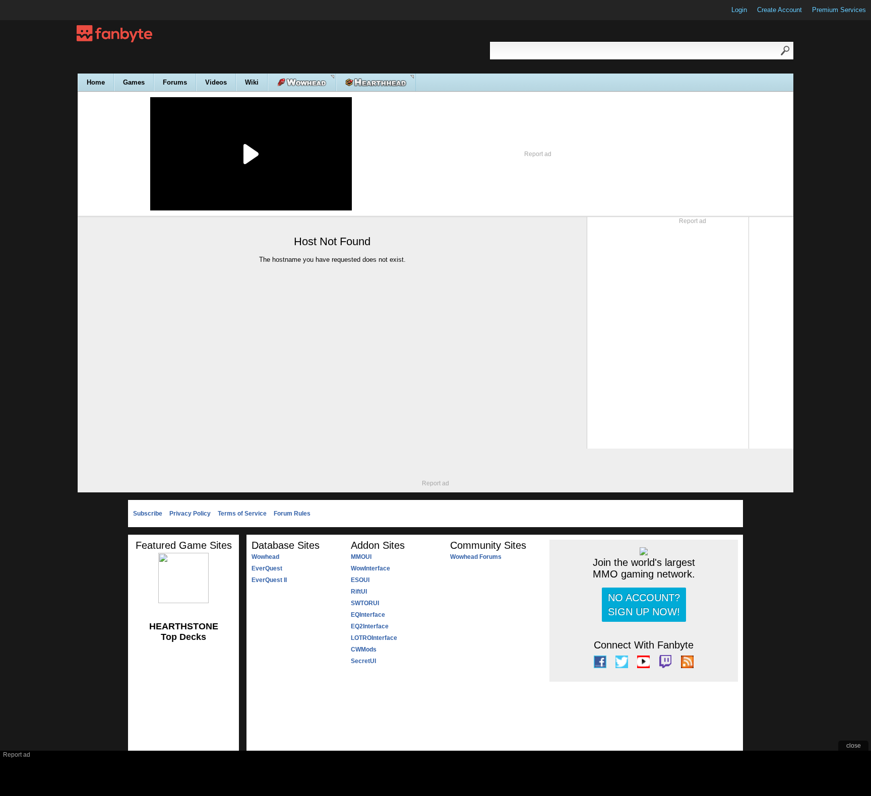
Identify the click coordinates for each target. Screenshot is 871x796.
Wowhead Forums (476, 556)
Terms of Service (242, 513)
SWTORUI (365, 603)
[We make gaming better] (32, 10)
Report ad (537, 154)
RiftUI (359, 591)
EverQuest (267, 568)
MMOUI (361, 556)
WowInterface (370, 568)
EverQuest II (269, 580)
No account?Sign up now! (644, 604)
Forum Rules (292, 513)
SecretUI (363, 661)
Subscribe (147, 513)
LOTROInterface (374, 637)
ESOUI (360, 580)
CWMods (364, 649)
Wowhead (265, 556)
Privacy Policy (190, 513)
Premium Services (839, 10)
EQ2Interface (370, 626)
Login (739, 10)
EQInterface (368, 614)
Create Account (779, 10)
